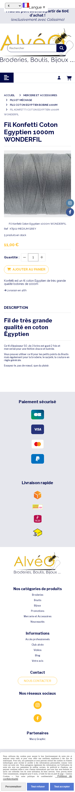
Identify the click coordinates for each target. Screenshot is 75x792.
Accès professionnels (37, 639)
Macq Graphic (38, 739)
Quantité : (11, 257)
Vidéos (37, 650)
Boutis (37, 600)
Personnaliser (13, 786)
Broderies (37, 594)
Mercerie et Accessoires (37, 616)
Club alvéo (38, 644)
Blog (37, 655)
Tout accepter (62, 786)
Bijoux (37, 605)
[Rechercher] (62, 48)
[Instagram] (70, 203)
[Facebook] (70, 212)
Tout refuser (38, 786)
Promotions (37, 610)
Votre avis (37, 660)
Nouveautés (37, 621)
